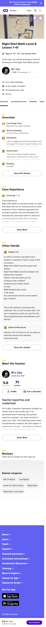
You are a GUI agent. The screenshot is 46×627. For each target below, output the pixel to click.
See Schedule (34, 622)
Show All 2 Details (22, 347)
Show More (22, 229)
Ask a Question (34, 391)
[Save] (41, 18)
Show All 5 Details (22, 173)
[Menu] (40, 10)
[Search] (35, 10)
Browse (13, 10)
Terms (24, 4)
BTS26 (34, 2)
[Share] (35, 18)
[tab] (4, 102)
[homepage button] (5, 10)
